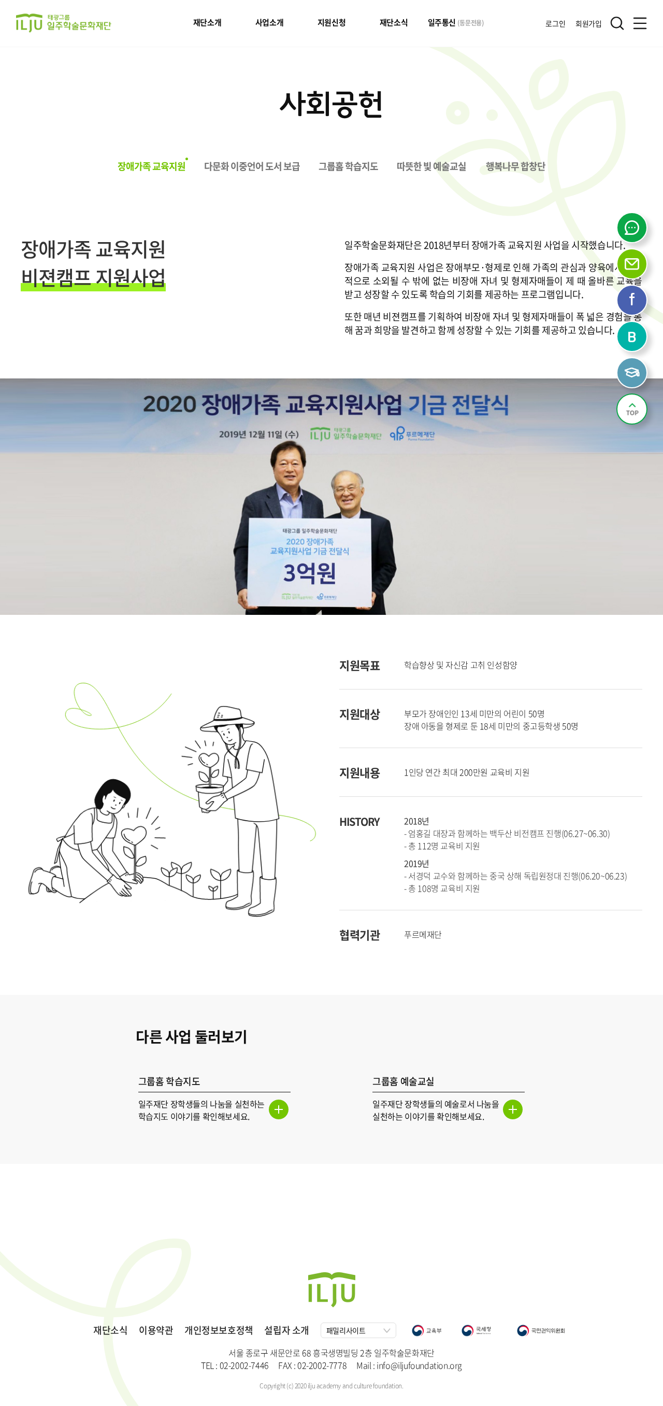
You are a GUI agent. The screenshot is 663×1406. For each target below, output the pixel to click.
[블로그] (632, 337)
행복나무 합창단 (515, 166)
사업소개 (269, 22)
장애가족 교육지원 (151, 166)
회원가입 (588, 23)
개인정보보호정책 (218, 1330)
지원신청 (331, 22)
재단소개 (207, 22)
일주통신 (456, 22)
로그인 (555, 23)
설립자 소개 (286, 1330)
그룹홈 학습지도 (348, 166)
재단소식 (394, 22)
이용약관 (156, 1330)
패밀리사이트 (346, 1330)
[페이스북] (632, 301)
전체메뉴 (639, 23)
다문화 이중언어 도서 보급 (252, 166)
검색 (617, 23)
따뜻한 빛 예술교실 (431, 166)
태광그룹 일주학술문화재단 (64, 23)
